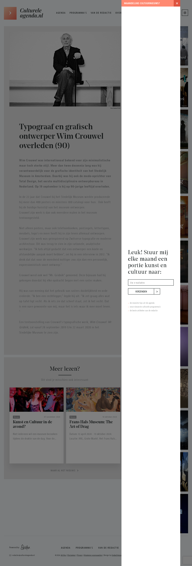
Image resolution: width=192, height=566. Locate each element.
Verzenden (144, 292)
